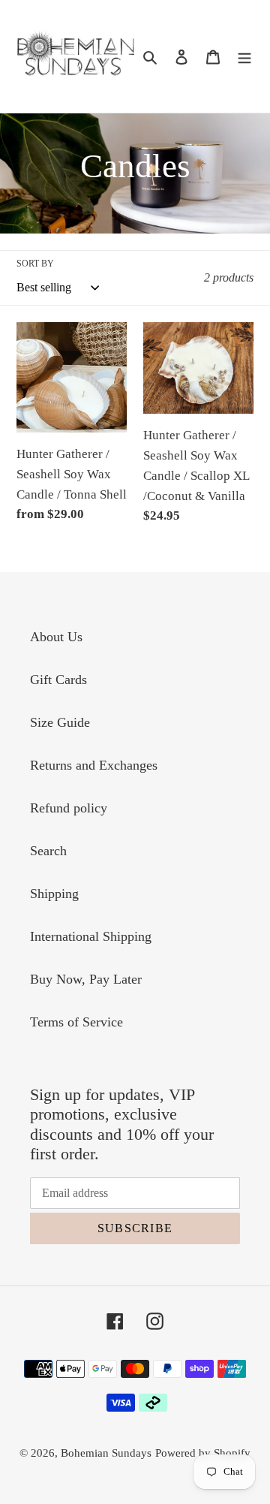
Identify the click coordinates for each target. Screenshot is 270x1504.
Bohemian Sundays (106, 1453)
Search (48, 850)
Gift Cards (58, 679)
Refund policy (68, 807)
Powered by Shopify (202, 1453)
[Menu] (244, 56)
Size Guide (60, 722)
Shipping (54, 893)
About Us (56, 636)
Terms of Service (76, 1021)
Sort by (35, 263)
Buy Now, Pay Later (86, 979)
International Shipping (91, 936)
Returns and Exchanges (94, 765)
